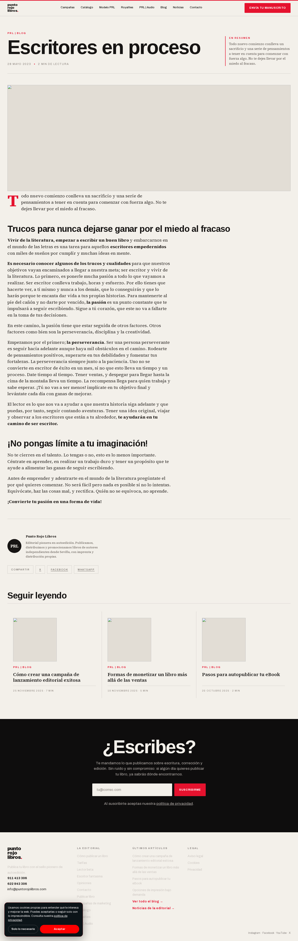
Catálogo (87, 7)
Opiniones (84, 883)
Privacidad (195, 869)
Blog (164, 7)
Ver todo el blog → (147, 901)
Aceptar (59, 929)
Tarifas (82, 863)
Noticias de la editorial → (153, 908)
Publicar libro (86, 896)
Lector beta (85, 869)
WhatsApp (86, 569)
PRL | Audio (146, 7)
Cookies (194, 863)
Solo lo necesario (23, 929)
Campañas (68, 7)
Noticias (178, 7)
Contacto (196, 7)
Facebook (59, 569)
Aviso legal (195, 856)
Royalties (127, 7)
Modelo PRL (107, 7)
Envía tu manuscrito (267, 7)
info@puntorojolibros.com (26, 889)
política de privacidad (174, 804)
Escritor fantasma (90, 876)
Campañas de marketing (94, 903)
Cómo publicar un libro (92, 856)
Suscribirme (190, 789)
